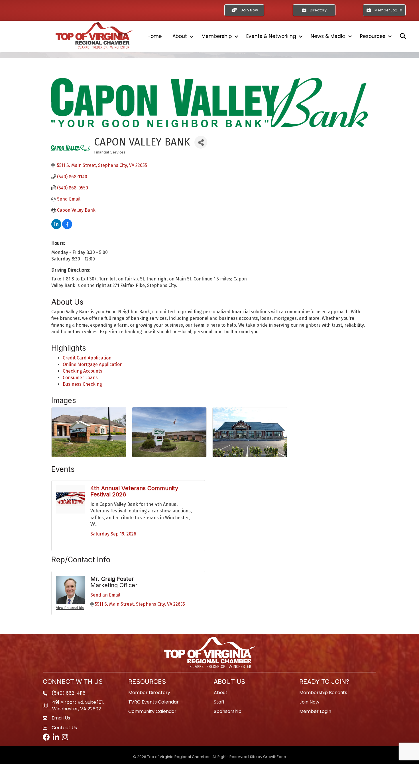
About (179, 36)
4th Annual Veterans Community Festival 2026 (134, 491)
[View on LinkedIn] (56, 227)
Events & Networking (271, 36)
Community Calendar (152, 711)
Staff (219, 702)
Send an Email (105, 595)
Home (154, 36)
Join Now (309, 702)
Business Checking (82, 384)
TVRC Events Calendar (153, 702)
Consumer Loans (80, 377)
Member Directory (149, 692)
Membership (217, 36)
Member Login (315, 711)
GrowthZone (274, 756)
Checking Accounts (82, 371)
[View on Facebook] (67, 227)
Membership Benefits (323, 692)
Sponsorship (227, 711)
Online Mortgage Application (93, 364)
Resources (372, 36)
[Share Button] (200, 142)
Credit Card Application (87, 358)
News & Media (328, 36)
